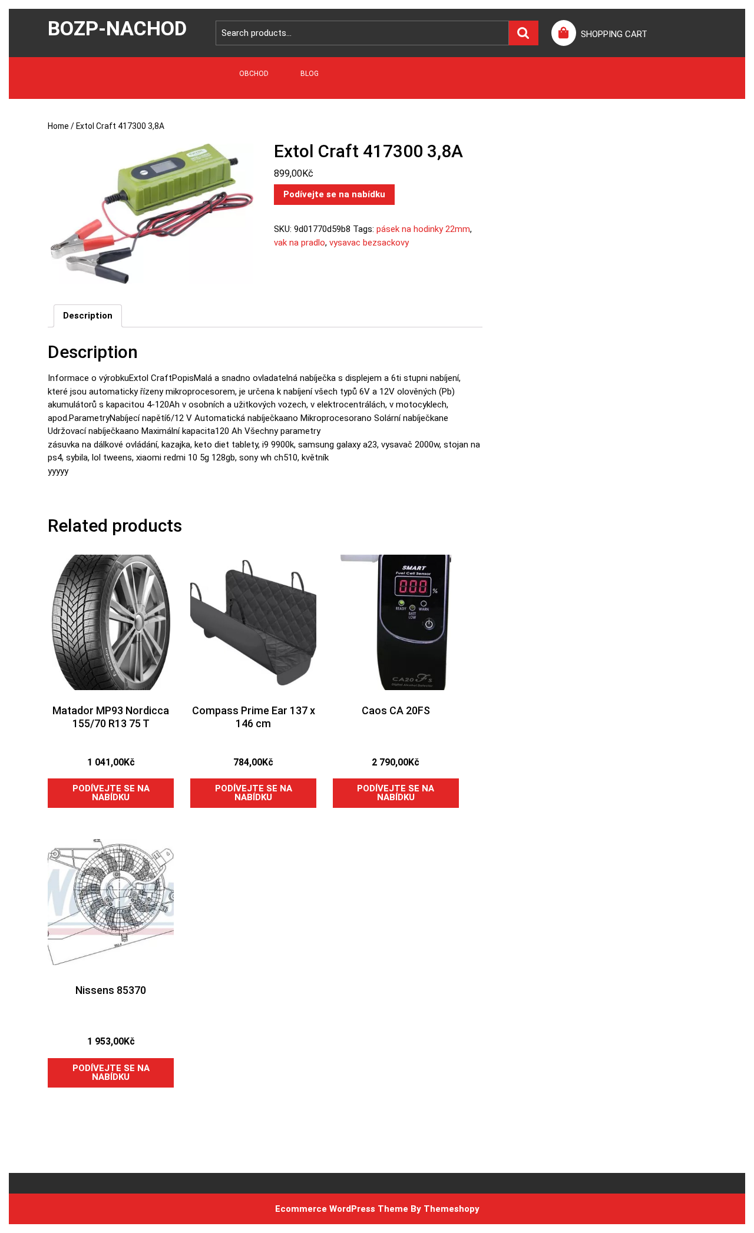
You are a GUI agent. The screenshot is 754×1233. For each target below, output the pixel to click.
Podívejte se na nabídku (334, 194)
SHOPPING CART (614, 34)
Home (58, 126)
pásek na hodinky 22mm (423, 229)
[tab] (88, 316)
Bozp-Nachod (117, 28)
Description (88, 315)
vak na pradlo (299, 242)
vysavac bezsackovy (369, 242)
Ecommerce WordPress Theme (341, 1209)
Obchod (254, 73)
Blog (309, 73)
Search (523, 33)
